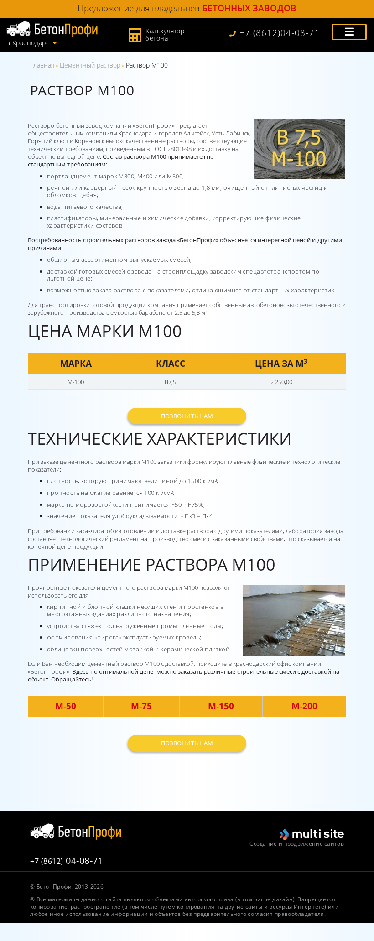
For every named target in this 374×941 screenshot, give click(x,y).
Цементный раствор (90, 65)
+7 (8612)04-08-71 (279, 33)
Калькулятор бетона (164, 34)
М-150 (221, 706)
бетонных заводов (249, 8)
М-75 (141, 706)
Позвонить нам (187, 416)
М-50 (65, 706)
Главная (42, 65)
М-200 (304, 706)
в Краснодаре (28, 43)
